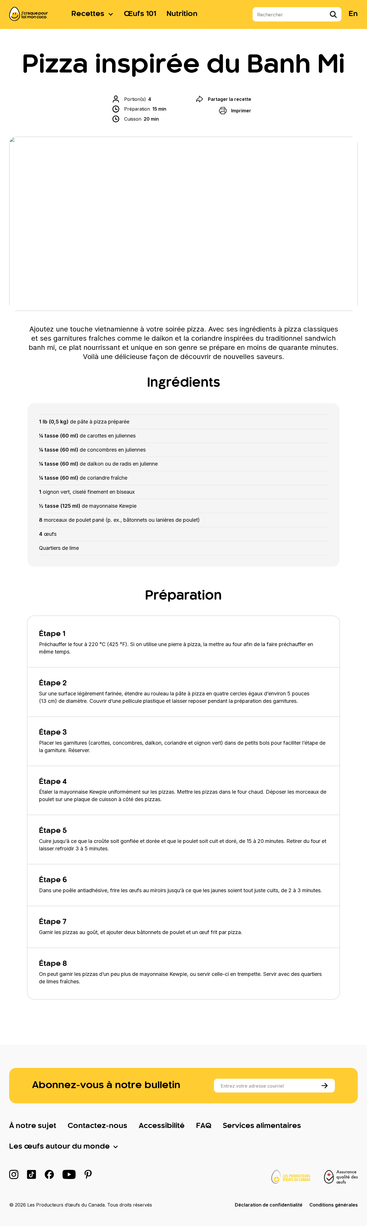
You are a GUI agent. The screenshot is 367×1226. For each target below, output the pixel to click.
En (353, 14)
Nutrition (182, 14)
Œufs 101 (140, 14)
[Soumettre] (325, 1085)
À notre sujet (32, 1126)
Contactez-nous (97, 1126)
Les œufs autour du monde (59, 1146)
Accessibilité (162, 1126)
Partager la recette (229, 99)
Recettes (87, 14)
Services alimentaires (262, 1126)
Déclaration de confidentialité (268, 1205)
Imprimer (241, 110)
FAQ (203, 1126)
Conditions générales (333, 1205)
